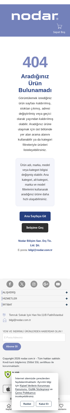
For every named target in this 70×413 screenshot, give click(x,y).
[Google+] (46, 284)
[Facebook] (10, 284)
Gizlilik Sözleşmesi (38, 389)
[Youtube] (58, 284)
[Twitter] (22, 284)
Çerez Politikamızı (25, 392)
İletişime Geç (35, 227)
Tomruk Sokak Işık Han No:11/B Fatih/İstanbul (36, 314)
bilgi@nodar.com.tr (40, 249)
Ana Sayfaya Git (35, 216)
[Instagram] (34, 284)
